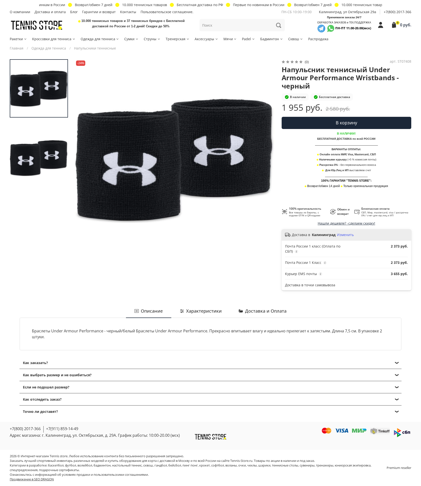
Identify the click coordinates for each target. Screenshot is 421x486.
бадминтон (102, 465)
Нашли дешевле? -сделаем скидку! (346, 223)
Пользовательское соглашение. (167, 12)
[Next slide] (266, 159)
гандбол (160, 465)
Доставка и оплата (50, 12)
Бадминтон (269, 39)
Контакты (128, 12)
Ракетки (16, 39)
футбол (70, 465)
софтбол (217, 465)
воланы (231, 465)
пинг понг (190, 465)
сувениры (307, 465)
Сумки (129, 39)
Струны (150, 39)
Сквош (293, 39)
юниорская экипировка (353, 465)
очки (242, 465)
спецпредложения (24, 470)
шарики (264, 465)
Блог (74, 12)
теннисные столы (285, 465)
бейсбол (174, 465)
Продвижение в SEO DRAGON (32, 479)
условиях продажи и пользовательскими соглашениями (105, 475)
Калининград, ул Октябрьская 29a (347, 12)
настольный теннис (127, 465)
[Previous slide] (83, 159)
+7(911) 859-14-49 (62, 428)
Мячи (228, 39)
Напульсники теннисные (95, 48)
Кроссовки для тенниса (51, 39)
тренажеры (324, 465)
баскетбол (56, 465)
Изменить (345, 235)
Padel (246, 39)
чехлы (252, 465)
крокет (204, 465)
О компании (20, 12)
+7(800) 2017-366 (397, 12)
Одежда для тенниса (98, 39)
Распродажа (318, 39)
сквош (148, 465)
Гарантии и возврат (99, 12)
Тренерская (175, 39)
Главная (16, 48)
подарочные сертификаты (59, 470)
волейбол (84, 465)
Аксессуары (204, 39)
